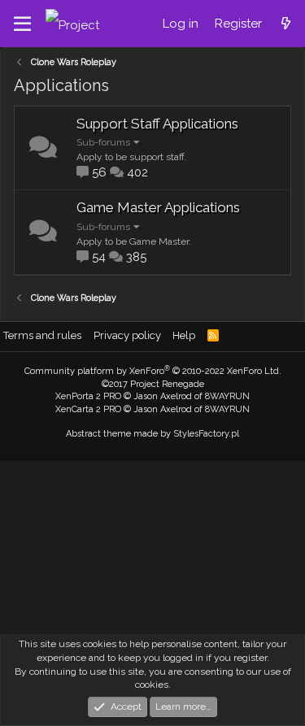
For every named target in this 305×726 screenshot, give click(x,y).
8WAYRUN (227, 396)
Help (183, 335)
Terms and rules (42, 335)
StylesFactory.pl (206, 433)
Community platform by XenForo (152, 371)
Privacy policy (127, 335)
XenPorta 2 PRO (88, 396)
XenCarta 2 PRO (88, 409)
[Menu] (22, 24)
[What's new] (286, 23)
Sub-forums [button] (103, 142)
